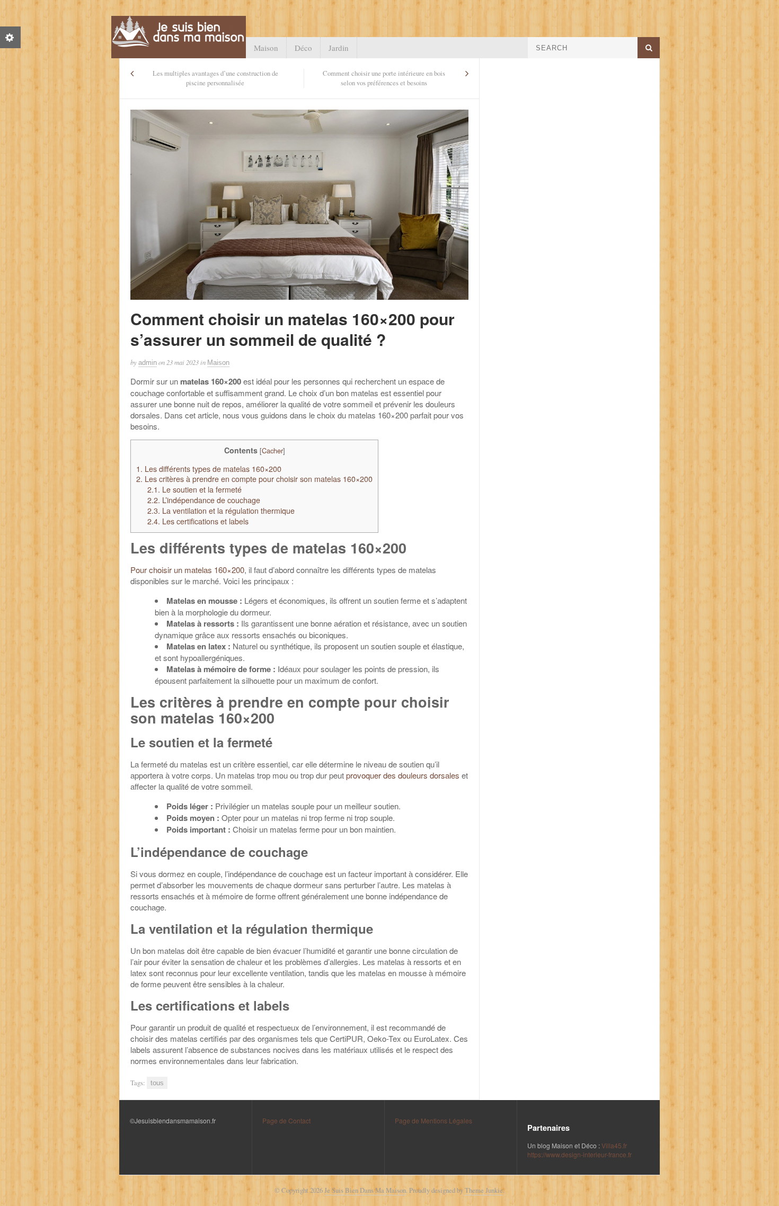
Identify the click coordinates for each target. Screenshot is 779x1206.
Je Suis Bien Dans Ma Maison (365, 1190)
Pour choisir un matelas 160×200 (187, 569)
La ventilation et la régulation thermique (221, 510)
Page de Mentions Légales (433, 1120)
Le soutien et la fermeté (194, 489)
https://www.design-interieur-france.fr (579, 1154)
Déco (303, 47)
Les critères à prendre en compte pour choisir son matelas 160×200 (254, 479)
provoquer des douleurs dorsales (402, 775)
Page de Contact (286, 1120)
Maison (266, 47)
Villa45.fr (614, 1145)
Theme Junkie (484, 1190)
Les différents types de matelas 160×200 (208, 468)
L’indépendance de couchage (203, 500)
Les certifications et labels (198, 521)
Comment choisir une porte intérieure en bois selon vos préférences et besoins (384, 78)
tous (157, 1083)
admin (147, 363)
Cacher (272, 450)
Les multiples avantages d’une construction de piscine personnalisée (215, 78)
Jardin (339, 47)
